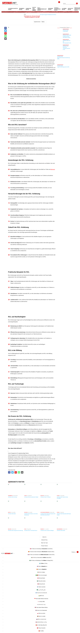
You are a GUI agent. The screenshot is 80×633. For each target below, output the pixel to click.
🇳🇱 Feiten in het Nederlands (41, 610)
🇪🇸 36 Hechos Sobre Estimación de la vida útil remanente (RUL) (41, 551)
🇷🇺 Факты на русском (41, 619)
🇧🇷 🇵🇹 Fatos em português (41, 575)
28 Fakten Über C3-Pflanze (46, 497)
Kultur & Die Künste (34, 9)
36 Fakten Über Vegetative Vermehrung (15, 530)
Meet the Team (44, 542)
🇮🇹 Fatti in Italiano (41, 572)
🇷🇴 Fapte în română (41, 616)
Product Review (44, 545)
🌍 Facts (41, 563)
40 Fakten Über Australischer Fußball (31, 497)
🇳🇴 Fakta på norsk (41, 584)
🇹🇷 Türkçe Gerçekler (41, 628)
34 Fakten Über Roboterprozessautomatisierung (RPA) (63, 57)
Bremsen (53, 169)
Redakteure (16, 462)
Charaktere (28, 9)
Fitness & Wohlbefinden (57, 9)
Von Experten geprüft (44, 14)
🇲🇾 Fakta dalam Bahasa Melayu (41, 607)
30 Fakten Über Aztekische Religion (47, 530)
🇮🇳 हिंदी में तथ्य (41, 595)
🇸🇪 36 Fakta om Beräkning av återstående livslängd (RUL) (41, 560)
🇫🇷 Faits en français (41, 566)
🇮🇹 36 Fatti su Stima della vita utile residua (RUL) (41, 557)
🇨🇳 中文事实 (41, 630)
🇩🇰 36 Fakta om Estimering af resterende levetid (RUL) (41, 548)
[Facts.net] (9, 2)
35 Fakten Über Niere (12, 513)
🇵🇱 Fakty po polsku (41, 613)
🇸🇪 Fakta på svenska (41, 581)
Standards (15, 460)
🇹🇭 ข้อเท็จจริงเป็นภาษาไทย (41, 622)
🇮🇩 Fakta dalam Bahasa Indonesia (41, 598)
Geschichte (70, 9)
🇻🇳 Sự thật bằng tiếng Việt (41, 625)
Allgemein (64, 9)
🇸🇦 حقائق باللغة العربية (41, 589)
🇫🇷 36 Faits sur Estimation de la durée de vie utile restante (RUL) (41, 554)
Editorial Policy (44, 539)
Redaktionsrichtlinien (52, 14)
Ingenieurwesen (39, 21)
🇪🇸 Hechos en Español (41, 569)
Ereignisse (50, 9)
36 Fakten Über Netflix (61, 530)
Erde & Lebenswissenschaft (42, 9)
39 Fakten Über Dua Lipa (12, 497)
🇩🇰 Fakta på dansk (41, 578)
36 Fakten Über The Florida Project (30, 530)
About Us (44, 537)
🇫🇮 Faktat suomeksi (41, 586)
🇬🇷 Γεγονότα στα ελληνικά (41, 592)
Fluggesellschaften (13, 9)
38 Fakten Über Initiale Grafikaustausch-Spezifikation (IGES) (67, 36)
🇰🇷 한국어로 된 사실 (41, 604)
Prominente (21, 9)
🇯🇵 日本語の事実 (41, 601)
